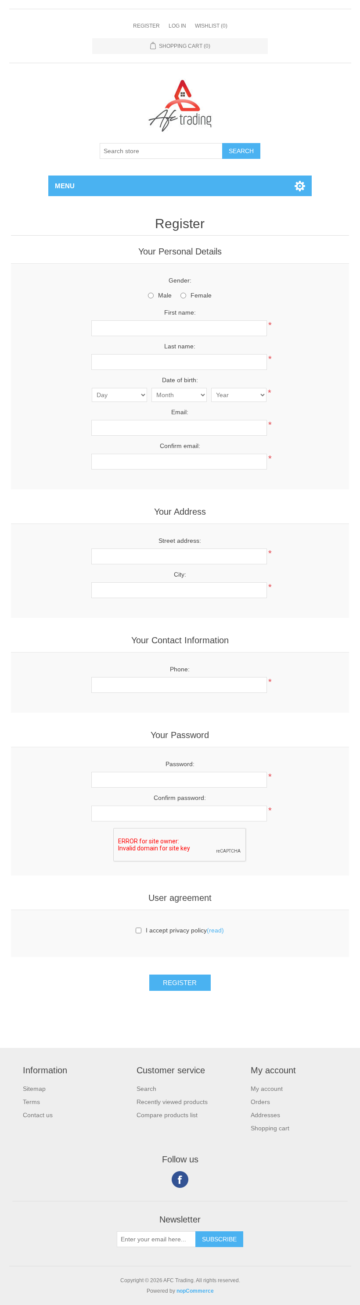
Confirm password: (180, 797)
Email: (179, 412)
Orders (260, 1101)
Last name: (179, 346)
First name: (180, 312)
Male (165, 295)
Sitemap (34, 1088)
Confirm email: (180, 445)
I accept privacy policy (176, 930)
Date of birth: (180, 380)
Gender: (180, 280)
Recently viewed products (172, 1101)
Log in (177, 26)
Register (146, 26)
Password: (180, 763)
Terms (31, 1101)
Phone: (180, 669)
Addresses (265, 1115)
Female (201, 295)
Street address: (179, 540)
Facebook (180, 1179)
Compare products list (167, 1115)
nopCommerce (195, 1291)
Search (146, 1088)
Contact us (38, 1115)
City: (180, 574)
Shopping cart (270, 1128)
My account (267, 1088)
